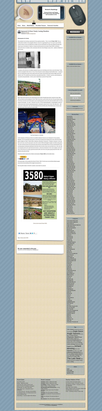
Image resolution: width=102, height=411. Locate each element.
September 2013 (70, 153)
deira (78, 338)
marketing (69, 272)
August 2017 (69, 126)
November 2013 (70, 150)
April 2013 (69, 160)
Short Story (69, 303)
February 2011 (70, 197)
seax (78, 351)
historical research (74, 342)
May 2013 (69, 159)
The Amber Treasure (41, 25)
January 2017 (70, 130)
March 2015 (69, 135)
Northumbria (69, 284)
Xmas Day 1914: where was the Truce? (25, 384)
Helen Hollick (70, 257)
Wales (68, 316)
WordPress (60, 404)
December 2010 (70, 200)
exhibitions (69, 244)
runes (68, 294)
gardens (68, 252)
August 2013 (69, 154)
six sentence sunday (73, 353)
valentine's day (70, 313)
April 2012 (69, 177)
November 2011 (70, 184)
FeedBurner (78, 100)
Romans (68, 293)
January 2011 (70, 199)
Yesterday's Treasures (72, 321)
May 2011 (69, 193)
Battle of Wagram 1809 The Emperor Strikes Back (76, 388)
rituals (68, 291)
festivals (69, 247)
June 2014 (69, 143)
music (68, 277)
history (68, 262)
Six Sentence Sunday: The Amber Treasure (74, 383)
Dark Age (69, 237)
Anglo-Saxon (78, 331)
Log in (68, 368)
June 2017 (69, 129)
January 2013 (70, 164)
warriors (68, 361)
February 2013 (70, 163)
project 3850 (25, 237)
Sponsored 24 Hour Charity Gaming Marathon (35, 31)
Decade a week (73, 338)
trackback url (35, 249)
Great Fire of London (71, 253)
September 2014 (70, 139)
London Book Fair (70, 270)
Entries (69, 370)
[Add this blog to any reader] (26, 15)
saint (68, 296)
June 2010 (69, 207)
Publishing (69, 289)
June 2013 (69, 157)
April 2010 (69, 210)
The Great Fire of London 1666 (74, 355)
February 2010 (70, 213)
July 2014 (69, 142)
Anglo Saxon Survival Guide (73, 225)
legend (68, 267)
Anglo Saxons (70, 226)
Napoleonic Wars (70, 281)
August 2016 (69, 132)
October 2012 (70, 169)
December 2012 (70, 166)
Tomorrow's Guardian (71, 310)
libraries (68, 269)
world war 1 (69, 319)
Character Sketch (73, 337)
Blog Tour (69, 335)
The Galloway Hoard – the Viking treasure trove (26, 392)
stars (68, 304)
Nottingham (69, 286)
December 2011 (70, 183)
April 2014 (69, 145)
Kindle (68, 266)
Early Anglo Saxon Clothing (71, 387)
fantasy (68, 246)
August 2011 (69, 189)
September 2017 (70, 125)
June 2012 (69, 174)
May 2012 (69, 176)
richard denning (70, 290)
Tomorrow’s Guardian (52, 25)
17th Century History (71, 220)
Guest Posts (69, 254)
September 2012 (70, 170)
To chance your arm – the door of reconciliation (26, 391)
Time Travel (69, 309)
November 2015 (70, 133)
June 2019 (69, 117)
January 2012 (70, 182)
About (23, 25)
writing (72, 361)
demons (68, 239)
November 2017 (70, 123)
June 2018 (69, 120)
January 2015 (70, 136)
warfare (68, 317)
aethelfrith (76, 329)
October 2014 (70, 137)
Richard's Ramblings (51, 9)
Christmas (69, 236)
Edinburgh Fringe (70, 242)
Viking (68, 314)
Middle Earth (69, 274)
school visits (69, 297)
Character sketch (70, 233)
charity (27, 33)
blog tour (69, 229)
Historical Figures (70, 260)
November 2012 (70, 167)
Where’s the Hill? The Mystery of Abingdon (25, 386)
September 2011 (70, 187)
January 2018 (70, 122)
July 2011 (69, 190)
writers (68, 320)
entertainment (70, 243)
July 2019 (69, 116)
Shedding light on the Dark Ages (72, 389)
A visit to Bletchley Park (21, 394)
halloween (69, 256)
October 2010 (70, 203)
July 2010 (69, 206)
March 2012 (69, 179)
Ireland (68, 263)
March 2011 (69, 196)
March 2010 (69, 211)
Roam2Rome (54, 405)
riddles (76, 348)
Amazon (71, 331)
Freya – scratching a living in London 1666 (74, 391)
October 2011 (70, 186)
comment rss (29, 249)
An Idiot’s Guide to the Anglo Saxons (73, 381)
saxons (70, 351)
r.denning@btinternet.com (77, 108)
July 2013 (69, 156)
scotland (69, 300)
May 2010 (69, 209)
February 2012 (70, 180)
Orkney (68, 287)
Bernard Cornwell (70, 227)
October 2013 (70, 152)
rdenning (27, 32)
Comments (70, 371)
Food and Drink (70, 249)
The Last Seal (70, 307)
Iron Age (68, 264)
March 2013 (69, 162)
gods (75, 339)
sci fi (68, 299)
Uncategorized (32, 33)
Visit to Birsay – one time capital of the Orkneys (26, 395)
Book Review (70, 230)
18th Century (69, 223)
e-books (68, 240)
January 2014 (70, 147)
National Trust (70, 283)
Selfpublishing (70, 301)
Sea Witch (75, 351)
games (68, 250)
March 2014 (69, 146)
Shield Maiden (30, 25)
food (73, 339)
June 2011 (69, 191)
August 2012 (69, 172)
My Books (69, 279)
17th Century (70, 329)
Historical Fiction (70, 259)
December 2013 (70, 149)
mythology (69, 280)
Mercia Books (70, 273)
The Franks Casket (21, 381)
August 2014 (69, 140)
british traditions (70, 232)
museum (69, 276)
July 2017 (69, 127)
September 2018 (70, 119)
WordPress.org (70, 373)
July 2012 (69, 173)
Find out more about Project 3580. (40, 223)
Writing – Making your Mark (22, 383)
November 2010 (70, 201)
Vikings (81, 360)
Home (19, 25)
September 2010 (70, 204)
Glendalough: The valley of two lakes (24, 387)
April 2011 (69, 194)
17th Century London (71, 222)
